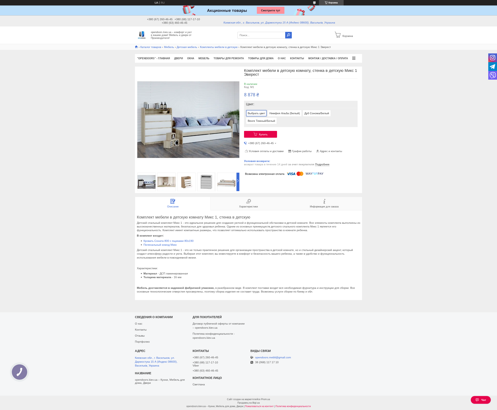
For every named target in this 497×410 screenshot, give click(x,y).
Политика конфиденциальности (293, 406)
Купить (263, 134)
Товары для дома (261, 58)
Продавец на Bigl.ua (248, 402)
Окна (190, 58)
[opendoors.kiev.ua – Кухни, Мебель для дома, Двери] (142, 35)
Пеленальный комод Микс (160, 244)
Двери (178, 58)
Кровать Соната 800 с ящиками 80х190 (168, 240)
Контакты (297, 58)
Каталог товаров (150, 47)
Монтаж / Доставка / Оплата (328, 58)
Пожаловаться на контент (259, 406)
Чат (483, 399)
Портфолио (142, 341)
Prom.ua (265, 399)
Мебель (169, 47)
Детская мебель (187, 47)
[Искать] (288, 35)
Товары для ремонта (229, 58)
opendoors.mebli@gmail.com (273, 357)
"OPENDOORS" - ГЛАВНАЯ (153, 58)
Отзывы (140, 335)
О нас (282, 58)
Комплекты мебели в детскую (219, 47)
